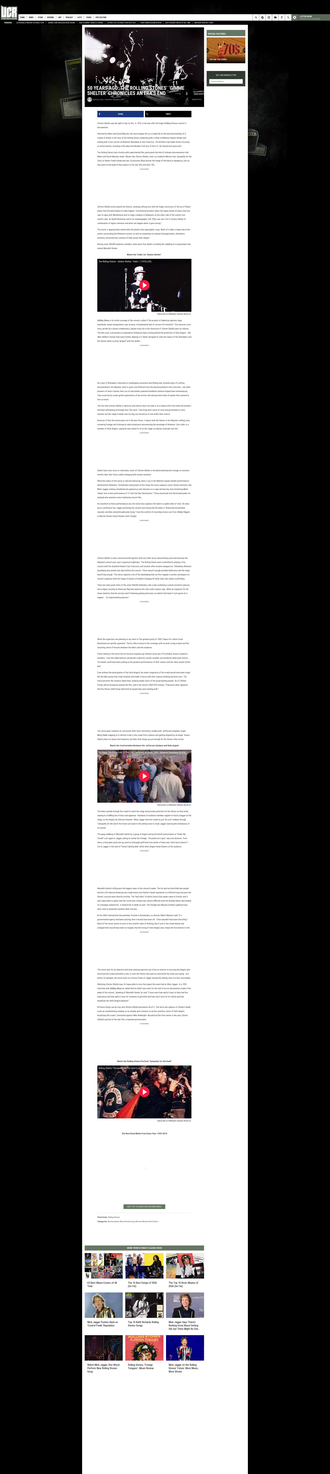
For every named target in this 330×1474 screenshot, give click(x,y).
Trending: (8, 23)
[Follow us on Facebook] (282, 17)
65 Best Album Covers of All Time (102, 1284)
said (175, 915)
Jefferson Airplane (171, 731)
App (59, 17)
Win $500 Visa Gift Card (203, 23)
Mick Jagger (103, 489)
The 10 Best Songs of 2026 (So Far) (142, 1284)
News (31, 17)
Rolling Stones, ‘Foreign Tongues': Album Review (141, 1366)
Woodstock (118, 215)
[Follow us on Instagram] (269, 17)
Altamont (149, 215)
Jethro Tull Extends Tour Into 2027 (121, 23)
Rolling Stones (171, 123)
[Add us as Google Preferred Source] (262, 17)
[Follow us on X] (288, 17)
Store (40, 17)
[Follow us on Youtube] (275, 17)
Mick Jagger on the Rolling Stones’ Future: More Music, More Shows (183, 1368)
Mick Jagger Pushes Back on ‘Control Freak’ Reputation (102, 1324)
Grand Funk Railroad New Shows (61, 23)
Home (22, 17)
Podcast (69, 17)
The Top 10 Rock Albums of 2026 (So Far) (183, 1284)
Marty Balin (102, 735)
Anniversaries (113, 1221)
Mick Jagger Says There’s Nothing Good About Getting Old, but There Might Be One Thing (183, 1326)
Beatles (137, 146)
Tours (88, 17)
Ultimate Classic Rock (178, 314)
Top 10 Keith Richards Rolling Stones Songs (143, 1324)
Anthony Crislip (98, 100)
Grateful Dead (118, 566)
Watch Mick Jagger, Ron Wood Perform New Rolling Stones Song (103, 1368)
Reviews (50, 17)
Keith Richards (118, 219)
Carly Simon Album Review (151, 23)
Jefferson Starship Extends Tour (30, 23)
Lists (79, 17)
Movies (138, 1221)
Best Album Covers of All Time (178, 23)
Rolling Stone (103, 320)
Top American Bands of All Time (224, 59)
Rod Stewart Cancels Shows (91, 23)
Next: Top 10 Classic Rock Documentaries (144, 1207)
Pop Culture (101, 17)
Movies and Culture (150, 1221)
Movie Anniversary (127, 1221)
